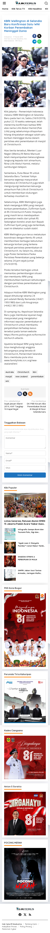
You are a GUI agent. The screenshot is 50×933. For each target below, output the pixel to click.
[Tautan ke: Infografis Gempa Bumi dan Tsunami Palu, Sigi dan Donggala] (10, 533)
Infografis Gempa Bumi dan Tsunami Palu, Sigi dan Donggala (31, 531)
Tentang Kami (31, 924)
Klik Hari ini (8, 39)
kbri (34, 372)
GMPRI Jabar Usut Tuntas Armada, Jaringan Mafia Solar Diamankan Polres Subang (29, 572)
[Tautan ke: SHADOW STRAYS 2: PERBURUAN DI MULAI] (10, 561)
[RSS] (30, 394)
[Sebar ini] (34, 36)
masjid (9, 376)
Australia (10, 372)
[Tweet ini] (39, 36)
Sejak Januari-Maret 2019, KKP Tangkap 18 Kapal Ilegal (13, 405)
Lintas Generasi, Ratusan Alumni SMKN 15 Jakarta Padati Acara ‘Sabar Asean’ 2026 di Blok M (24, 522)
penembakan (37, 376)
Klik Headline (18, 39)
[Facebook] (20, 394)
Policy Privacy (26, 926)
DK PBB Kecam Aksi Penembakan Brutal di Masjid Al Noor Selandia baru (36, 406)
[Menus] (4, 3)
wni (7, 381)
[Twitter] (25, 394)
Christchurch (23, 372)
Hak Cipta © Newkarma (12, 924)
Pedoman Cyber (9, 929)
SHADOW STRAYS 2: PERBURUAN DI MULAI (27, 558)
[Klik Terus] (25, 3)
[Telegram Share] (34, 41)
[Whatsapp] (39, 41)
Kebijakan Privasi (9, 926)
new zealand (22, 376)
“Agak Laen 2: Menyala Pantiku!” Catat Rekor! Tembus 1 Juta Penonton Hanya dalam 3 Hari (32, 544)
